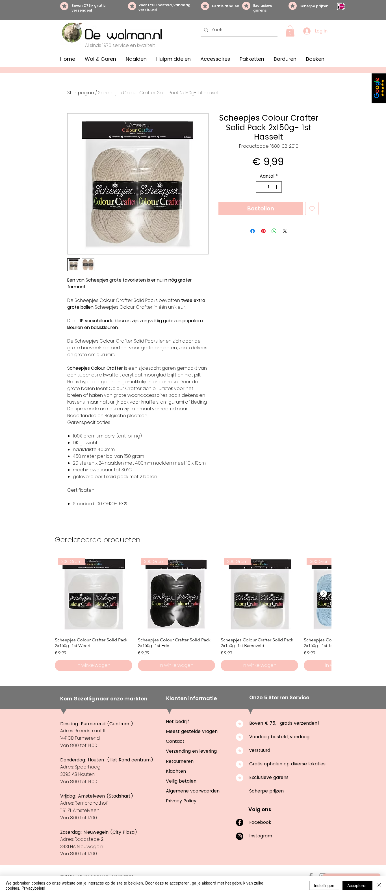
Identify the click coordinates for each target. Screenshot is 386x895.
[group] (193, 613)
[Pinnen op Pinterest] (263, 231)
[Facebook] (239, 822)
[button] (290, 30)
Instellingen (324, 885)
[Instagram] (239, 836)
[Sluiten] (379, 885)
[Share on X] (284, 231)
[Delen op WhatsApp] (274, 231)
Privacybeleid (33, 888)
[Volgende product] (323, 593)
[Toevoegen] (312, 208)
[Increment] (277, 187)
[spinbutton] (268, 187)
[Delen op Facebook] (252, 231)
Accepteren (357, 885)
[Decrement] (260, 187)
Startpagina (80, 93)
